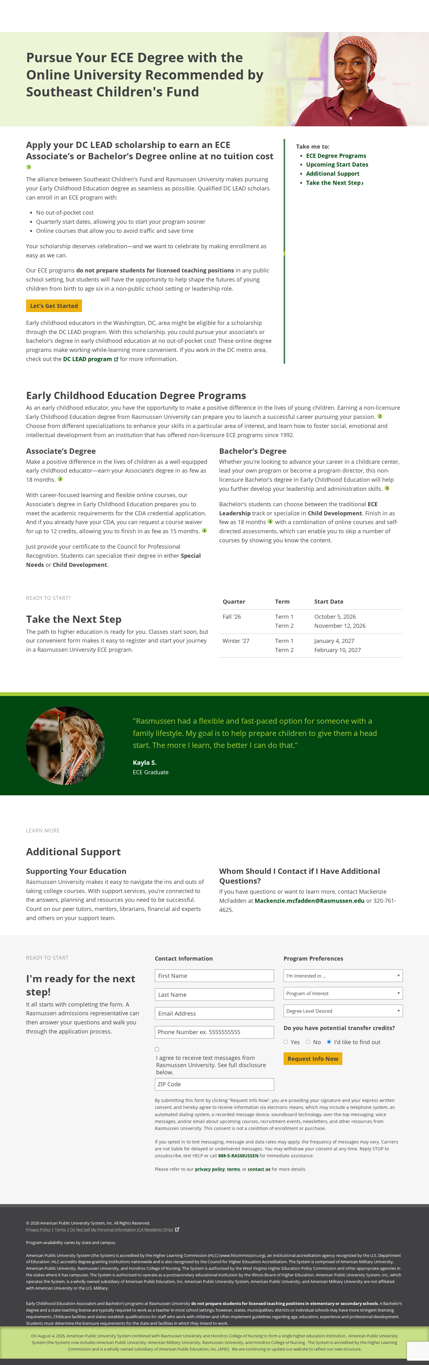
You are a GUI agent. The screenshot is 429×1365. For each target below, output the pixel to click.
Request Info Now (313, 1058)
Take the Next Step (333, 182)
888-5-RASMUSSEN (238, 1156)
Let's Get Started (54, 306)
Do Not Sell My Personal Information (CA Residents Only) (121, 1229)
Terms (60, 1229)
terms (233, 1169)
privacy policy (210, 1169)
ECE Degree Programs (336, 155)
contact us (259, 1169)
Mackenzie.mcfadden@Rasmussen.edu (310, 900)
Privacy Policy (38, 1229)
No (317, 1042)
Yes (295, 1042)
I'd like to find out (357, 1042)
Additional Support (333, 173)
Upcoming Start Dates (337, 164)
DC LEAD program (87, 359)
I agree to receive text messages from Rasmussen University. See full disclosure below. (211, 1065)
